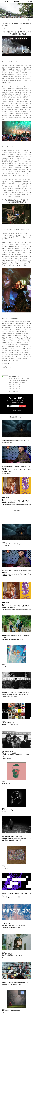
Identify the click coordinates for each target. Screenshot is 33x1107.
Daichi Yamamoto (13, 28)
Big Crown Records (6, 473)
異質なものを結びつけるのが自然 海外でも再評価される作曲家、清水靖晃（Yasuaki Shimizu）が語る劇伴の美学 (15, 1040)
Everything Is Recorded (7, 986)
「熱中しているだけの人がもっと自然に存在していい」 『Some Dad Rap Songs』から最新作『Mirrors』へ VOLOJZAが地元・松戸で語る (16, 694)
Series (3, 600)
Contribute (22, 406)
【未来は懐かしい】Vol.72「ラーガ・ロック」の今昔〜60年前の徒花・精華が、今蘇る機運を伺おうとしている (16, 500)
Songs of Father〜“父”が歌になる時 (11, 1068)
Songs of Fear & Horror (7, 442)
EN (29, 1)
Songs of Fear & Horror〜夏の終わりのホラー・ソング (15, 440)
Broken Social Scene (6, 929)
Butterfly (4, 666)
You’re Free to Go (6, 783)
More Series (16, 510)
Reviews (3, 664)
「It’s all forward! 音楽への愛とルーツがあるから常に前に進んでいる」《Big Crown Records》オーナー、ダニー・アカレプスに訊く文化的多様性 (16, 469)
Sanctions (4, 866)
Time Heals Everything (7, 810)
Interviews (3, 464)
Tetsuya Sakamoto (22, 28)
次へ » (4, 1101)
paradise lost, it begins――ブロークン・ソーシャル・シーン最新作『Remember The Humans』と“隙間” (13, 925)
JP (26, 1)
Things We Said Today (7, 758)
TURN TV (6, 1)
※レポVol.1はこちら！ (8, 363)
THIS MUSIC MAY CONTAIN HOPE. (11, 1011)
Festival (5, 15)
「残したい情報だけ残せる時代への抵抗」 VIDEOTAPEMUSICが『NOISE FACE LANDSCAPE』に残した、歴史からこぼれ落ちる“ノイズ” (16, 838)
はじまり (5, 1095)
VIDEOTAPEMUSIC (6, 842)
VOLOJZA (4, 698)
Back (4, 19)
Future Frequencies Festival (8, 898)
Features (3, 13)
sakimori (3, 641)
